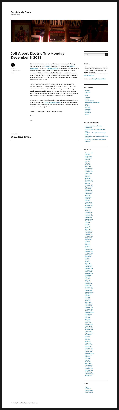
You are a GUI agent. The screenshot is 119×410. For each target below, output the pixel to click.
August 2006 (88, 355)
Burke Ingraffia (89, 129)
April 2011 (87, 261)
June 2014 (87, 209)
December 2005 (89, 368)
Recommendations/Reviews (92, 102)
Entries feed (88, 388)
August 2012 (88, 239)
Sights (86, 104)
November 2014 (89, 205)
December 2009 (89, 287)
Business (87, 90)
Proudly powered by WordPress (29, 403)
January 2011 (88, 266)
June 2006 (87, 358)
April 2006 (88, 362)
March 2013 (88, 229)
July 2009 (87, 295)
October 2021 (88, 158)
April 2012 (87, 246)
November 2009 (89, 289)
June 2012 (87, 243)
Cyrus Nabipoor (89, 136)
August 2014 (88, 207)
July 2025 (87, 154)
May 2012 (87, 244)
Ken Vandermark (89, 126)
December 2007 (89, 328)
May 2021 (87, 163)
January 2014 (88, 214)
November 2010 (89, 270)
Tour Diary (88, 112)
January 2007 (88, 346)
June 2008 (87, 317)
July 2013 (87, 222)
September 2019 (89, 182)
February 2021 (88, 168)
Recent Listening (89, 100)
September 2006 (89, 353)
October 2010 (88, 272)
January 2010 (88, 285)
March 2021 (88, 166)
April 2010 (87, 282)
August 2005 (88, 375)
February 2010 (88, 283)
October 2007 (88, 331)
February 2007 (89, 345)
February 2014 (88, 212)
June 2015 (87, 200)
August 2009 (88, 294)
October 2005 (88, 372)
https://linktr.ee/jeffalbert (99, 79)
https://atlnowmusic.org (53, 102)
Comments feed (89, 390)
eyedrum (47, 66)
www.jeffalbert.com (89, 75)
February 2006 (89, 365)
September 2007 (89, 333)
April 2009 (88, 300)
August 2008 (88, 314)
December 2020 (89, 171)
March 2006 (88, 363)
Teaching (87, 107)
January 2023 (88, 156)
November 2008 (89, 309)
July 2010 (87, 277)
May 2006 (87, 360)
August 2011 (88, 256)
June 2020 (87, 175)
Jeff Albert (13, 68)
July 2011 (87, 258)
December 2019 (89, 180)
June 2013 (87, 224)
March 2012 (88, 248)
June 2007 (87, 338)
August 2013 (88, 221)
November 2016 (89, 192)
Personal (87, 97)
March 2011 (88, 263)
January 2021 (88, 170)
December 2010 (89, 268)
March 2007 (88, 343)
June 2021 (87, 161)
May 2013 (87, 226)
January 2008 (88, 326)
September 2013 (89, 219)
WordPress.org (89, 392)
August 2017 (88, 188)
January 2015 (88, 202)
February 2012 (88, 249)
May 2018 (87, 183)
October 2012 (88, 238)
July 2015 (87, 199)
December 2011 (89, 251)
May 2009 (87, 299)
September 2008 (89, 312)
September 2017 (89, 187)
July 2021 (87, 159)
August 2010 (88, 275)
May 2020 (87, 176)
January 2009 (88, 305)
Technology (88, 109)
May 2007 (87, 339)
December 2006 (89, 348)
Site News (87, 106)
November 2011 (89, 253)
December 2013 (89, 215)
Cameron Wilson (52, 68)
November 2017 (89, 185)
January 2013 (88, 232)
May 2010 (87, 280)
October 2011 (88, 255)
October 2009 (88, 290)
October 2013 (88, 217)
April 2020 (87, 178)
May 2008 (87, 319)
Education (87, 92)
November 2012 (89, 236)
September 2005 (89, 373)
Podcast (87, 99)
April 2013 (87, 227)
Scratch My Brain (21, 12)
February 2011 (88, 265)
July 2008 (87, 316)
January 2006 (88, 367)
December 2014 (89, 204)
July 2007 (87, 336)
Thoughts (87, 111)
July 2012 (87, 241)
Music (12, 72)
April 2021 (87, 165)
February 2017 (88, 190)
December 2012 (89, 234)
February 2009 (89, 304)
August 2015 (88, 197)
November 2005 (89, 370)
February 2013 (88, 231)
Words (86, 114)
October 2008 (88, 311)
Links (86, 94)
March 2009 (88, 302)
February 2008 (89, 324)
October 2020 (88, 173)
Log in (86, 387)
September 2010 (89, 273)
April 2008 (87, 321)
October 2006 (88, 351)
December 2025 (89, 153)
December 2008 (89, 307)
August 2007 (88, 334)
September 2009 (89, 292)
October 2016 (88, 193)
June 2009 (87, 297)
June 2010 (87, 278)
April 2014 (87, 210)
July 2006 (87, 356)
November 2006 (89, 350)
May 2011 (87, 260)
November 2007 (89, 329)
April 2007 (87, 341)
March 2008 (88, 322)
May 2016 (87, 195)
